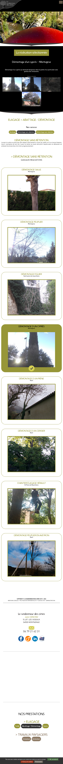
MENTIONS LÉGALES (13, 600)
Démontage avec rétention (45, 132)
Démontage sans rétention (25, 132)
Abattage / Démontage (31, 726)
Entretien (36, 739)
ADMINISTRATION (50, 600)
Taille (17, 726)
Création (26, 739)
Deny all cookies (28, 761)
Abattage (12, 132)
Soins (45, 726)
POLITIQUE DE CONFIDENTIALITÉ (28, 600)
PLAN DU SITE (41, 600)
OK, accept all (53, 759)
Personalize (38, 761)
